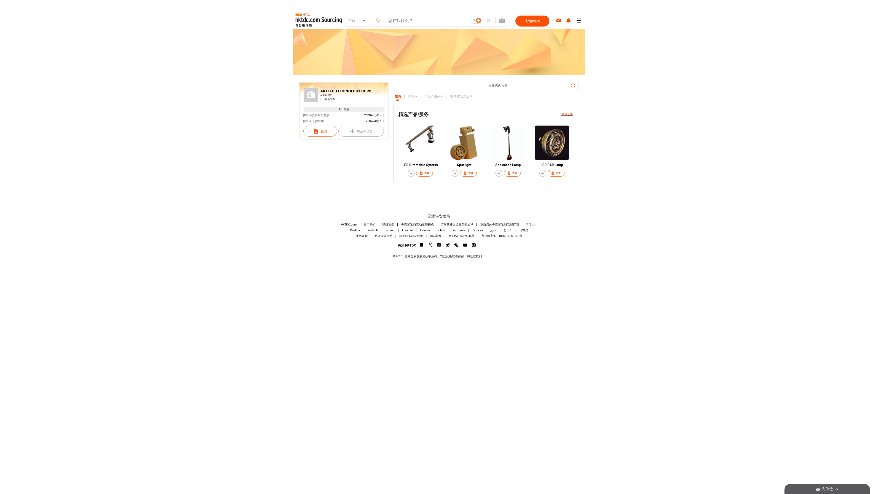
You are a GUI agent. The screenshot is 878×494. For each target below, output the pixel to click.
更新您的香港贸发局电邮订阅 (499, 224)
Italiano (425, 230)
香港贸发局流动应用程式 (417, 224)
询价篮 (827, 489)
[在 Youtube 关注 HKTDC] (465, 245)
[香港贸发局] (439, 216)
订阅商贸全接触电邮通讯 (457, 224)
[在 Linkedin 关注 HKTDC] (439, 245)
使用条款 (362, 236)
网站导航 (436, 236)
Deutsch (372, 230)
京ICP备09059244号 (461, 236)
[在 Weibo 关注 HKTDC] (448, 245)
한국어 (507, 230)
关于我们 (369, 224)
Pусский (477, 230)
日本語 (523, 230)
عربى (493, 230)
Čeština (355, 230)
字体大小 (532, 224)
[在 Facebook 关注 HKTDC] (422, 245)
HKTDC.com (349, 224)
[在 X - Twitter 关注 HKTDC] (430, 245)
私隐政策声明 (383, 236)
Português (458, 230)
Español (390, 230)
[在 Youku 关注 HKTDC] (474, 245)
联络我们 (388, 224)
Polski (441, 230)
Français (407, 230)
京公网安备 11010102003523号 (501, 236)
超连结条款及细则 (411, 236)
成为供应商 (533, 21)
